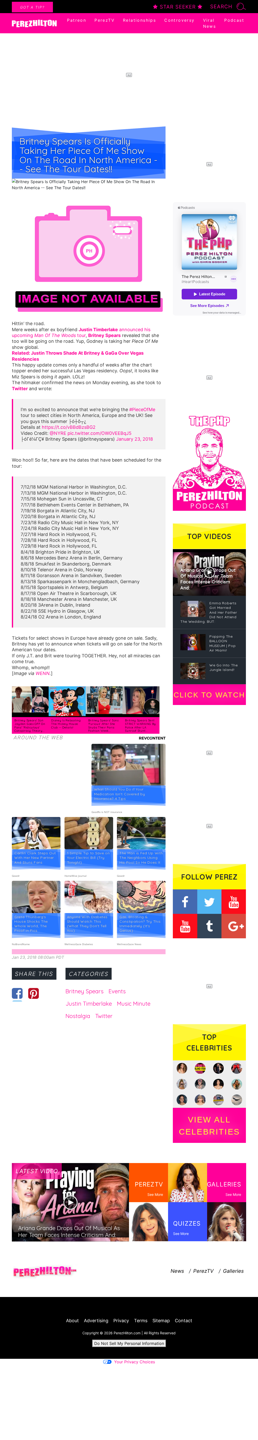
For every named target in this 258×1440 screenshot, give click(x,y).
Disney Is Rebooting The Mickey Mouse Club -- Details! (66, 724)
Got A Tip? (32, 7)
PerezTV (104, 20)
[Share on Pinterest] (33, 993)
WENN (43, 673)
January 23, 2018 (134, 439)
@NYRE (58, 433)
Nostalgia (78, 1016)
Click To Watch (209, 695)
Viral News (209, 23)
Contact (183, 1320)
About (72, 1320)
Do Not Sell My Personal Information (129, 1343)
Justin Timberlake (89, 1003)
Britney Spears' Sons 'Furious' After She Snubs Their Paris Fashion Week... (103, 725)
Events (117, 991)
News (177, 1271)
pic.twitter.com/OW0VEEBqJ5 (100, 433)
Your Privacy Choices (134, 1361)
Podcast (234, 20)
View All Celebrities (209, 1125)
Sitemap (161, 1320)
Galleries (233, 1271)
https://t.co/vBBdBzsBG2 (68, 427)
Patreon (76, 20)
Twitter (104, 1016)
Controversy (179, 20)
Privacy (121, 1320)
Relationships (139, 20)
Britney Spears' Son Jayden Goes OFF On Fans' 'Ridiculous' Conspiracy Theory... (29, 725)
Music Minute (133, 1003)
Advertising (96, 1320)
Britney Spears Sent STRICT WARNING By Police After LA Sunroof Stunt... (140, 725)
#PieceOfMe (142, 409)
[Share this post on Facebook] (17, 993)
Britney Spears (85, 991)
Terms (140, 1320)
